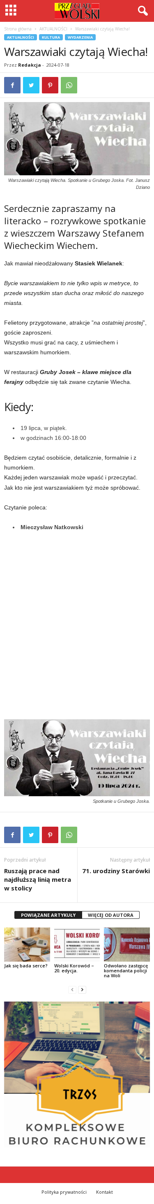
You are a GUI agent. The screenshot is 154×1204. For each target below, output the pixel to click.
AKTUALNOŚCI (53, 29)
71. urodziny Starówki (116, 871)
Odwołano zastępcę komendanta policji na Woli (126, 970)
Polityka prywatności (64, 1192)
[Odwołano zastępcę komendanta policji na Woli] (127, 944)
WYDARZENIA (80, 37)
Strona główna (18, 29)
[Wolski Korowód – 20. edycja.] (77, 944)
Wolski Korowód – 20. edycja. (74, 968)
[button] (141, 11)
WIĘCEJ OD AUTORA (110, 915)
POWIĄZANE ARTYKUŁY (48, 915)
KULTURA (51, 37)
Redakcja (29, 65)
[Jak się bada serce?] (27, 944)
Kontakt (104, 1192)
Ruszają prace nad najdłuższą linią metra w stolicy (37, 879)
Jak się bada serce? (26, 965)
